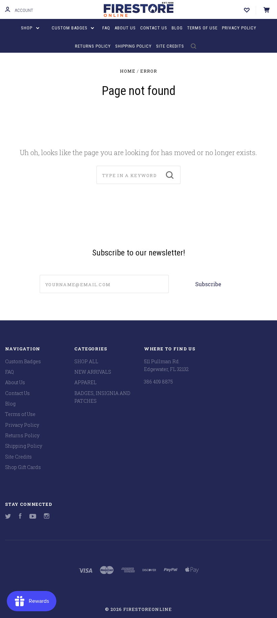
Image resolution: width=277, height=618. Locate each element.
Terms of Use (202, 27)
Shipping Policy (133, 46)
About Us (125, 27)
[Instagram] (46, 517)
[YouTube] (32, 517)
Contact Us (153, 27)
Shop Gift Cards (23, 467)
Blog (177, 27)
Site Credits (170, 46)
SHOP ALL (86, 361)
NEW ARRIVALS (92, 372)
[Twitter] (8, 517)
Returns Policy (93, 46)
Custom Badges (70, 27)
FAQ (106, 27)
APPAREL (85, 382)
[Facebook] (20, 517)
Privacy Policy (239, 27)
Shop (27, 27)
